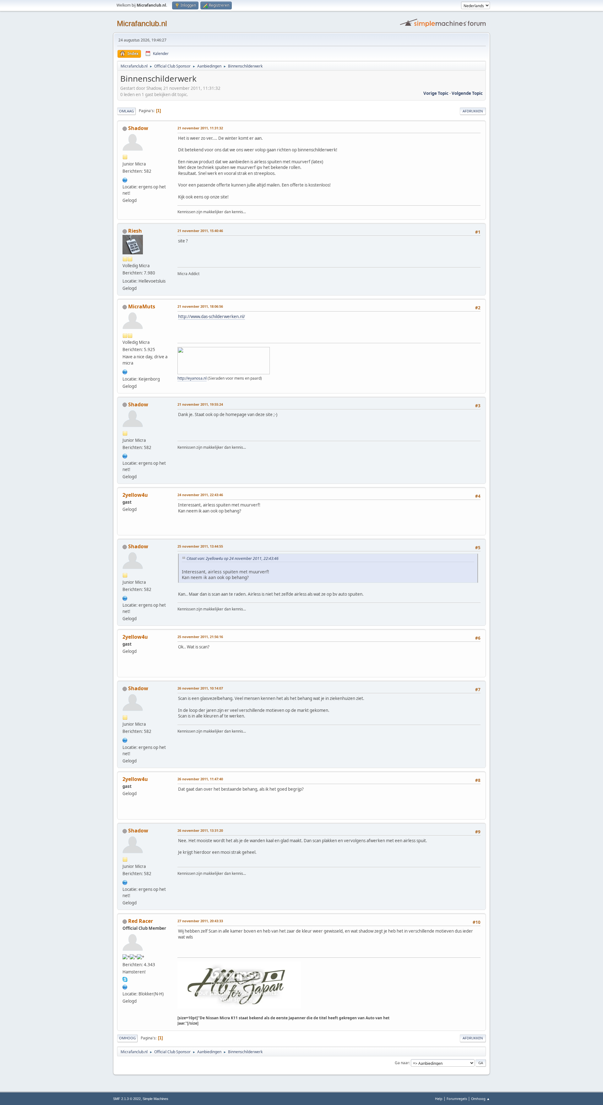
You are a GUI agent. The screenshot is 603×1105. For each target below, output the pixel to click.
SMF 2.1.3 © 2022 (127, 1099)
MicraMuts (141, 306)
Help (439, 1098)
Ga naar (402, 1062)
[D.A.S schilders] (125, 179)
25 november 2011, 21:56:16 (200, 636)
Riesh (135, 230)
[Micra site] (125, 986)
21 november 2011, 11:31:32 (200, 128)
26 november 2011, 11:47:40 (200, 779)
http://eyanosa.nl (192, 378)
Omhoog (127, 1038)
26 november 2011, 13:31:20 (200, 830)
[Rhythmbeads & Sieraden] (125, 371)
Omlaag (126, 111)
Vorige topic (435, 93)
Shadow (138, 128)
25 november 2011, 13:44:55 (200, 546)
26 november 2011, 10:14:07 (200, 688)
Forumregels (457, 1098)
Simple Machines (155, 1099)
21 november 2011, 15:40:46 (200, 230)
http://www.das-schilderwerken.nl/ (211, 316)
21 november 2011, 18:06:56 (200, 306)
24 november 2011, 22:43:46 (200, 494)
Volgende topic (467, 93)
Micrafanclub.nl (142, 23)
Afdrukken (473, 111)
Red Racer (140, 921)
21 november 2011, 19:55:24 (200, 404)
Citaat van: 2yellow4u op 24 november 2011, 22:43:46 (233, 558)
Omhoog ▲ (480, 1098)
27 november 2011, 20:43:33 (200, 920)
